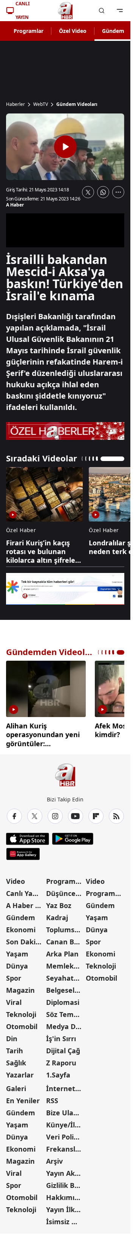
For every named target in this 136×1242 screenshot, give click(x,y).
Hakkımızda (65, 1194)
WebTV (40, 104)
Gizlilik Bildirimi (65, 1182)
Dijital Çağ (63, 1048)
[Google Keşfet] (65, 589)
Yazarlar (20, 1072)
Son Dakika (25, 939)
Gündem (113, 30)
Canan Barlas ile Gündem (65, 939)
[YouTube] (75, 813)
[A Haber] (65, 11)
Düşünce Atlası (65, 890)
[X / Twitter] (34, 813)
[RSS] (116, 813)
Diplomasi (62, 999)
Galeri (16, 1085)
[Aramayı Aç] (101, 10)
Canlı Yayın (24, 890)
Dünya (17, 963)
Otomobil (21, 1023)
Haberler (15, 104)
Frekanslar (64, 1146)
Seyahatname (65, 975)
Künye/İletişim (65, 1122)
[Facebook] (14, 813)
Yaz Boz (58, 902)
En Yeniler (23, 1097)
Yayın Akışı (64, 1170)
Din (11, 1035)
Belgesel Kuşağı (65, 987)
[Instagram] (55, 813)
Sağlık (16, 1060)
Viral (14, 999)
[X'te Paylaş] (88, 192)
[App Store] (27, 836)
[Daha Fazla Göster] (118, 192)
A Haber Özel (25, 902)
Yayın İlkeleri (65, 1206)
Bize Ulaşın (64, 1110)
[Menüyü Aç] (119, 10)
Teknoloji (21, 1011)
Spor (13, 975)
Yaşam (17, 951)
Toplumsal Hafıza (65, 927)
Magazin (20, 987)
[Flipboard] (96, 813)
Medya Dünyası (65, 1023)
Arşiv (54, 1158)
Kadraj (57, 914)
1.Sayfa (58, 1072)
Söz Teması (64, 1011)
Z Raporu (61, 1060)
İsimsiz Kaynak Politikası (65, 1218)
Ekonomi (21, 927)
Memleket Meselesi (65, 963)
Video (15, 878)
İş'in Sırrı (61, 1035)
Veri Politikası (65, 1134)
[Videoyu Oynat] (65, 146)
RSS (52, 1097)
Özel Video (73, 30)
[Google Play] (72, 836)
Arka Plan (62, 951)
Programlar (28, 30)
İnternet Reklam (65, 1085)
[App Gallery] (23, 851)
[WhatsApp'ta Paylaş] (103, 192)
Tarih (14, 1048)
